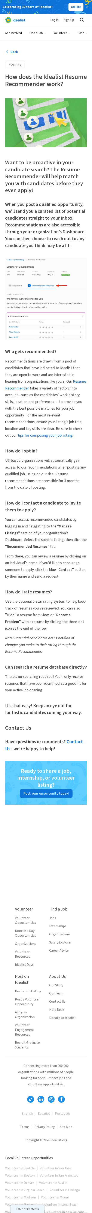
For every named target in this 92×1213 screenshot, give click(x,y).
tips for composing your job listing (45, 435)
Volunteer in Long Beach (60, 1204)
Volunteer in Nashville (21, 1204)
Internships (57, 926)
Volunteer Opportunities (25, 920)
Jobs (52, 918)
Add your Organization (25, 1014)
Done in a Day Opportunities (25, 933)
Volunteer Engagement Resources (24, 1030)
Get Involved (13, 33)
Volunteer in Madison (20, 1197)
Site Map (66, 1127)
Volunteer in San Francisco (59, 1175)
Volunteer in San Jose (55, 1168)
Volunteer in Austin (53, 1182)
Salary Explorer (60, 942)
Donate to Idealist (62, 1017)
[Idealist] (15, 20)
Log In (54, 20)
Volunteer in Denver (19, 1182)
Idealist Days (24, 964)
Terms (24, 1127)
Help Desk (56, 1009)
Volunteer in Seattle (20, 1168)
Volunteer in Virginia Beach (25, 1190)
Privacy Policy (44, 1127)
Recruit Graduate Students (27, 1045)
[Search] (82, 20)
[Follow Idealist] (30, 1099)
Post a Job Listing (28, 991)
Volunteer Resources (22, 954)
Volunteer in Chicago (65, 1190)
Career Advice (59, 950)
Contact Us (57, 1001)
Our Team (56, 993)
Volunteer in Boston (20, 1175)
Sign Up (69, 20)
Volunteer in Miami (55, 1197)
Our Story (56, 985)
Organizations (25, 943)
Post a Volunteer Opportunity (27, 1001)
